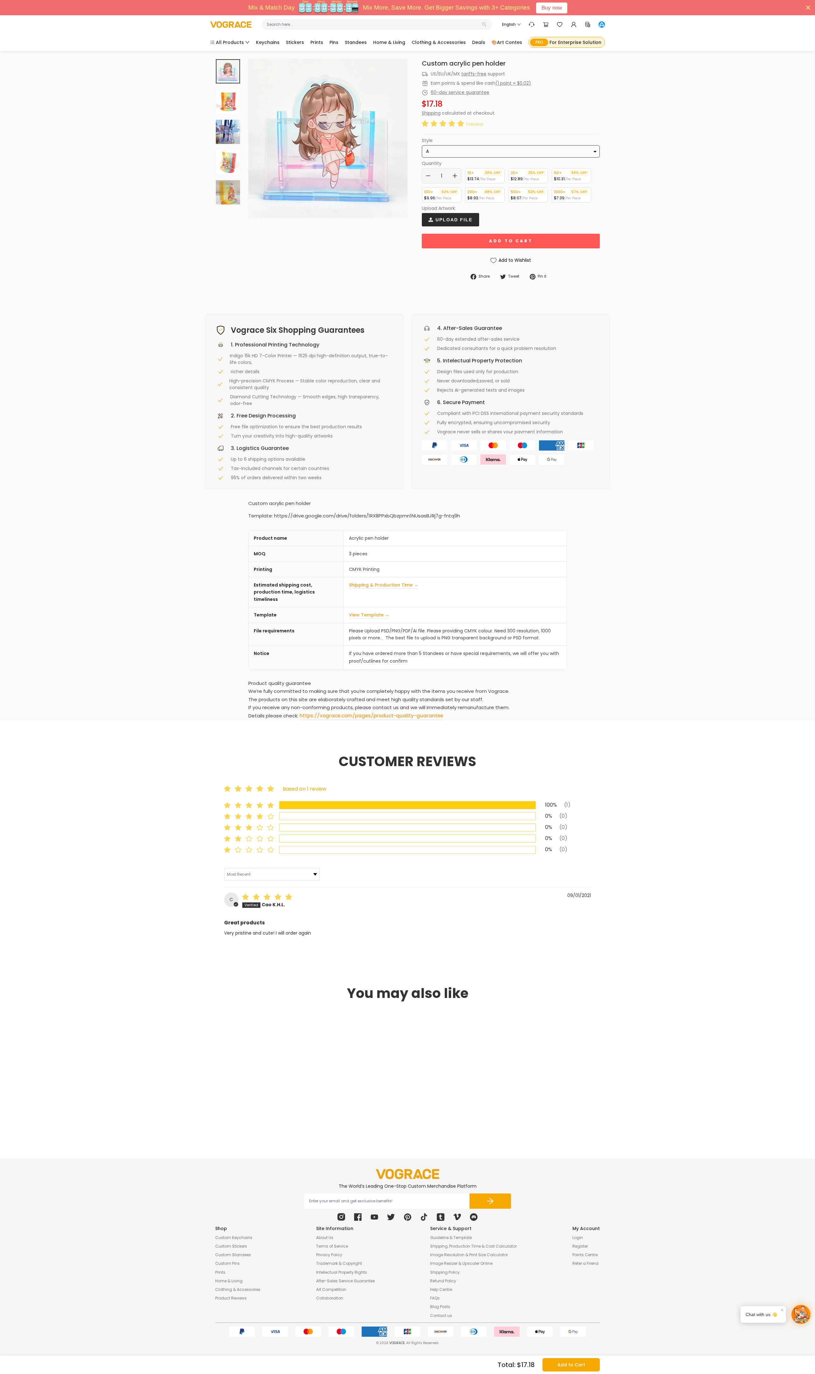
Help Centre (441, 1289)
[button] (444, 124)
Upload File (453, 219)
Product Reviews (231, 1298)
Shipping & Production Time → (383, 585)
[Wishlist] (559, 24)
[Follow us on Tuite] (390, 1217)
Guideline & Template (451, 1237)
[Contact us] (531, 24)
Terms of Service (332, 1246)
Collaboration (329, 1298)
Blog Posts (440, 1306)
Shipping (431, 113)
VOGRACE (397, 1343)
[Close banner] (808, 7)
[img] (268, 897)
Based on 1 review (304, 789)
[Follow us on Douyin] (424, 1217)
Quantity (432, 163)
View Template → (369, 615)
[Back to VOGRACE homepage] (407, 1174)
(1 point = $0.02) (513, 83)
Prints (220, 1272)
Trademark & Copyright (339, 1263)
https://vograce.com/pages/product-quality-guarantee (371, 715)
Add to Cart (571, 1365)
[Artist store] (602, 24)
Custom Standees (233, 1254)
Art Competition (331, 1289)
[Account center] (573, 24)
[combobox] (373, 24)
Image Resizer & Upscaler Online (461, 1263)
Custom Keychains (233, 1237)
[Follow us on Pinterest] (407, 1217)
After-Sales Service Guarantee (345, 1281)
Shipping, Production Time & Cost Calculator (473, 1246)
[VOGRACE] (231, 24)
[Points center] (588, 24)
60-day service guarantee (460, 92)
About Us (324, 1237)
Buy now (552, 8)
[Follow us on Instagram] (341, 1217)
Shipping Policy (445, 1272)
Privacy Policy (329, 1254)
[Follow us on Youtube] (374, 1217)
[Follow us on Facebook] (357, 1217)
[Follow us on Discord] (473, 1217)
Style (427, 140)
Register (580, 1246)
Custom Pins (227, 1263)
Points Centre (585, 1254)
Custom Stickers (231, 1246)
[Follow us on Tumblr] (440, 1217)
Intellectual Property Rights (341, 1272)
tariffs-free (473, 74)
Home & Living (229, 1281)
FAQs (435, 1298)
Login (577, 1237)
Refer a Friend (585, 1263)
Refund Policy (443, 1281)
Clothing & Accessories (237, 1289)
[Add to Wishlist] (298, 1099)
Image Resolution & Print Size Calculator (469, 1254)
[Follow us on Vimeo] (457, 1217)
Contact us (441, 1315)
